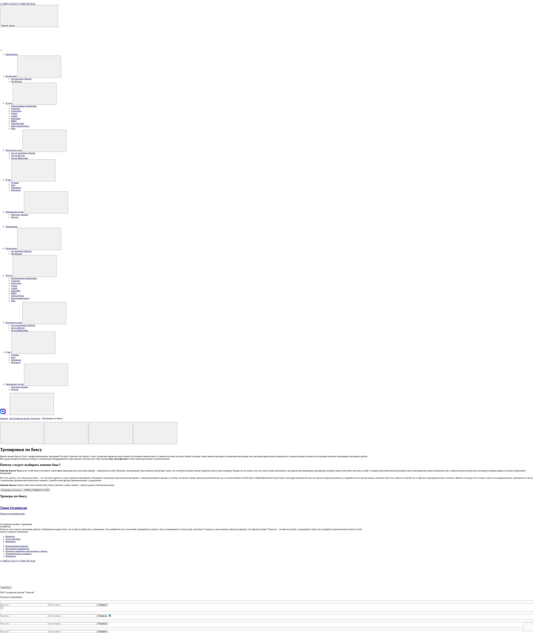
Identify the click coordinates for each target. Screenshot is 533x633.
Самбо (14, 116)
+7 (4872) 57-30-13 (8, 3)
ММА (14, 121)
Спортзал (15, 108)
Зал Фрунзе (16, 81)
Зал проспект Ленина (21, 79)
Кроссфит (15, 118)
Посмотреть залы (14, 150)
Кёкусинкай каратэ (20, 126)
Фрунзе (14, 217)
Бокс (13, 128)
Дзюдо (14, 113)
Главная (3, 418)
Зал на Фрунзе (18, 155)
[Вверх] (32, 404)
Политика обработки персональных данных (26, 551)
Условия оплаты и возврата (18, 553)
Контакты (15, 190)
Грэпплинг (16, 111)
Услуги (9, 103)
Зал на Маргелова (19, 158)
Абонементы (12, 54)
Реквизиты (11, 556)
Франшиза (16, 187)
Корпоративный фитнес (17, 546)
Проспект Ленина (19, 214)
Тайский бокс (17, 123)
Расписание (11, 76)
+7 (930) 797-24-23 (26, 3)
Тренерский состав (15, 212)
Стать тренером (13, 539)
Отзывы (15, 182)
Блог (13, 185)
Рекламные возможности (17, 548)
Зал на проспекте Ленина (23, 153)
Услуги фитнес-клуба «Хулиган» (24, 418)
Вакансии (10, 536)
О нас (9, 180)
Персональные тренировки (24, 106)
